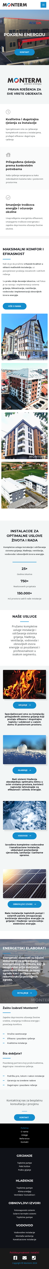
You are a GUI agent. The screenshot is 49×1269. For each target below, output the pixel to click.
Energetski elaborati (24, 948)
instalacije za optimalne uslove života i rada (24, 535)
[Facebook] (15, 1258)
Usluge (24, 1135)
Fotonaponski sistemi (24, 1210)
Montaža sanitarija (24, 1236)
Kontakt (24, 1142)
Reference (24, 1138)
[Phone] (34, 1258)
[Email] (24, 1258)
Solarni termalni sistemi (24, 1213)
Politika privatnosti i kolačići (24, 1252)
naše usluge (24, 616)
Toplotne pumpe (24, 1163)
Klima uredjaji (24, 1191)
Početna (24, 1128)
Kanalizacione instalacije (24, 1239)
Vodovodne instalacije (24, 1232)
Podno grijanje (24, 1170)
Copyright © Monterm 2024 (24, 1263)
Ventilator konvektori (24, 1194)
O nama (24, 1131)
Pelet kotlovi (24, 1166)
